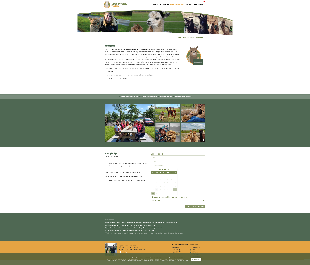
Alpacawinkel (177, 249)
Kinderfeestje (196, 249)
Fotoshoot (195, 251)
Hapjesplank (195, 253)
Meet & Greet (196, 247)
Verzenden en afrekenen (195, 206)
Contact (176, 253)
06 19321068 (122, 249)
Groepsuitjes (177, 251)
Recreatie (176, 247)
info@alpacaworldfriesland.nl (136, 249)
